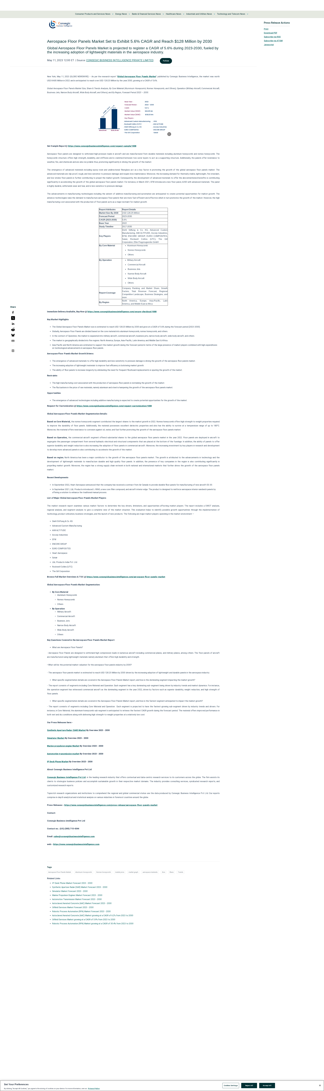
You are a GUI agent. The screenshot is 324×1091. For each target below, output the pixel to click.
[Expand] (169, 134)
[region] (162, 1085)
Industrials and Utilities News (199, 14)
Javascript (269, 44)
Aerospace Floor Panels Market (59, 872)
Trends (180, 872)
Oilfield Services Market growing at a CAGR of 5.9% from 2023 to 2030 (83, 919)
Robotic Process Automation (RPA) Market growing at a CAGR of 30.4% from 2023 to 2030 (92, 923)
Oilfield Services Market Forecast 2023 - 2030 (73, 907)
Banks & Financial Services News (146, 14)
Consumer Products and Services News (92, 14)
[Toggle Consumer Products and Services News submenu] (113, 14)
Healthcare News (173, 14)
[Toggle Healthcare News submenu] (183, 14)
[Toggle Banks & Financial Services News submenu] (163, 14)
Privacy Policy (94, 1088)
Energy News (121, 14)
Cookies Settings (231, 1085)
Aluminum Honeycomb (83, 872)
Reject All (249, 1085)
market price (119, 872)
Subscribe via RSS (272, 37)
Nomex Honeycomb (103, 872)
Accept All (267, 1085)
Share (171, 872)
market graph (133, 872)
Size (163, 872)
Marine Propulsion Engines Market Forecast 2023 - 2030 (77, 895)
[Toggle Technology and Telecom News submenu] (247, 14)
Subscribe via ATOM (273, 41)
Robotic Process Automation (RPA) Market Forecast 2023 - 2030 (81, 911)
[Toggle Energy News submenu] (129, 14)
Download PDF (270, 33)
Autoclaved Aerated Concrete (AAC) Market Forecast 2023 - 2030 (82, 903)
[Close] (320, 1085)
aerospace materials (150, 872)
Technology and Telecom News (231, 14)
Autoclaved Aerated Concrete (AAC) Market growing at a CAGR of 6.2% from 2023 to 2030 (92, 915)
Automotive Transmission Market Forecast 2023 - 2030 (77, 899)
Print (266, 29)
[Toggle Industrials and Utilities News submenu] (214, 14)
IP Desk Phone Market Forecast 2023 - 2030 (72, 883)
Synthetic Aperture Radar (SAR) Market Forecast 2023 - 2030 (79, 887)
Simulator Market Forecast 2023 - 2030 (70, 891)
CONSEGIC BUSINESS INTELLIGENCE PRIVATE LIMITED (120, 60)
